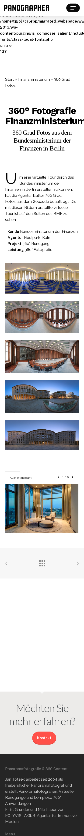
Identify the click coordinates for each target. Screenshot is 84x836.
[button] (73, 8)
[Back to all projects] (42, 562)
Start (9, 79)
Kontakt (44, 738)
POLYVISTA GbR (20, 815)
